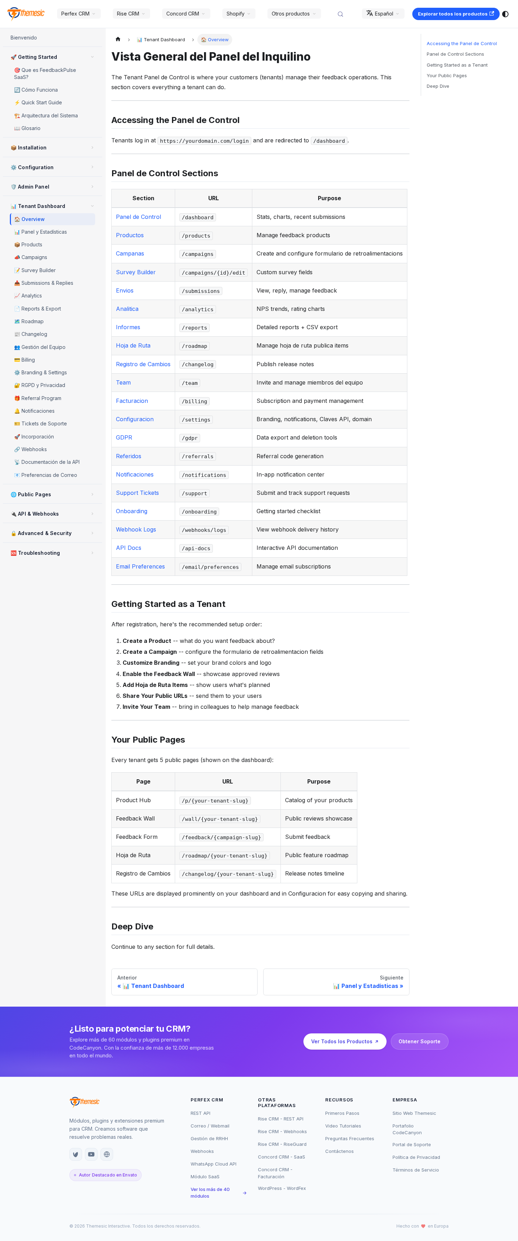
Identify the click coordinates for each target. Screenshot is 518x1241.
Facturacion (132, 400)
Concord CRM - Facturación (275, 1173)
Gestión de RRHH (209, 1138)
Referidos (128, 456)
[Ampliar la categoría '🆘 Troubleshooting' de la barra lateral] (92, 552)
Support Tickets (137, 492)
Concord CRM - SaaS (281, 1157)
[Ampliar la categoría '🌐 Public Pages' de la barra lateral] (92, 494)
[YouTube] (91, 1154)
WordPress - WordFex (282, 1188)
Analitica (127, 308)
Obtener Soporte (419, 1041)
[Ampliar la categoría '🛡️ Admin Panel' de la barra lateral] (92, 186)
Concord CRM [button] (182, 14)
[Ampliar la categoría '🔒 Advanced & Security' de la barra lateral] (92, 533)
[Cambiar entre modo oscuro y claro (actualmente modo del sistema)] (505, 14)
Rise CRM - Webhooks (282, 1131)
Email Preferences (140, 566)
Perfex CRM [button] (75, 14)
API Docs (128, 547)
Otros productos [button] (291, 14)
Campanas (130, 253)
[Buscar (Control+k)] (343, 14)
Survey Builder (136, 272)
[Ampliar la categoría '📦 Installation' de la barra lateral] (92, 147)
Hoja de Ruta (133, 345)
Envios (125, 290)
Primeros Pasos (342, 1113)
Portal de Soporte (412, 1144)
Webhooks (202, 1151)
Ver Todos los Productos (341, 1041)
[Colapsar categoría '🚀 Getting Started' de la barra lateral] (92, 56)
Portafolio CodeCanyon (407, 1129)
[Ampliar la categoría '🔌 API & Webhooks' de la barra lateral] (92, 513)
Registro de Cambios (143, 364)
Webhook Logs (136, 529)
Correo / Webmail (210, 1126)
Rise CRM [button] (128, 14)
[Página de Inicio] (118, 39)
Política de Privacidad (416, 1157)
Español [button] (384, 14)
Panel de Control (138, 216)
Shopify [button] (236, 14)
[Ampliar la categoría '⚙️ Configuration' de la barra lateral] (92, 167)
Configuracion (135, 419)
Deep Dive (438, 86)
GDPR (124, 437)
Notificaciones (135, 474)
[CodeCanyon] (75, 1154)
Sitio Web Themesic (414, 1113)
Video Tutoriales (343, 1126)
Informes (128, 327)
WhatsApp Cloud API (213, 1164)
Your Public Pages (447, 75)
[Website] (106, 1154)
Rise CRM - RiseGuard (282, 1144)
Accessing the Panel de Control (462, 43)
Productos (130, 235)
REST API (200, 1113)
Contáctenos (339, 1151)
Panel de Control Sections (455, 54)
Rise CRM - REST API (280, 1119)
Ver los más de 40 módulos (219, 1192)
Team (123, 382)
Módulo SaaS (205, 1176)
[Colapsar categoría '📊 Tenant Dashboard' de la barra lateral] (92, 205)
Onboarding (131, 511)
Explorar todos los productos (453, 14)
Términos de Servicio (416, 1170)
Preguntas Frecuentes (349, 1138)
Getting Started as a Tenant (457, 65)
